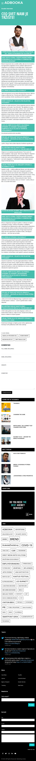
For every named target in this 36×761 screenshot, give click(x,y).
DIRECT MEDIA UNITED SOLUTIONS (14, 555)
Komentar (4, 373)
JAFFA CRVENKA (7, 572)
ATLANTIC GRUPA (21, 534)
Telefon (3, 729)
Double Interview (7, 9)
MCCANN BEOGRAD (9, 590)
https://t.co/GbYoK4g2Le (12, 643)
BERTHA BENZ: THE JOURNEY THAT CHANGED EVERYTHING (22, 426)
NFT (26, 594)
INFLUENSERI (28, 568)
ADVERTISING (20, 529)
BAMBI (4, 539)
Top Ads (20, 675)
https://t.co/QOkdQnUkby (12, 653)
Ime (2, 717)
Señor (4, 612)
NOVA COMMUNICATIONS (9, 598)
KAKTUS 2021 (6, 576)
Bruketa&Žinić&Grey (10, 545)
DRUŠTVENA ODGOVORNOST (10, 559)
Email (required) (6, 357)
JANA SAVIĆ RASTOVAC (22, 572)
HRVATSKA (16, 568)
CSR (13, 551)
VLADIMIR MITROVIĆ (27, 616)
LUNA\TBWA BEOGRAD (9, 586)
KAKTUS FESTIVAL (21, 576)
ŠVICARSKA (5, 621)
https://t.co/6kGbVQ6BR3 (24, 662)
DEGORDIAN (21, 550)
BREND (14, 539)
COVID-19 (27, 545)
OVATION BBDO (8, 602)
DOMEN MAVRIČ (24, 335)
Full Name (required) (7, 348)
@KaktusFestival (26, 639)
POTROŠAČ (29, 602)
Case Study (3, 675)
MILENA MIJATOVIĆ (7, 339)
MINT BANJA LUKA (20, 339)
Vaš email (5, 696)
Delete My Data (31, 749)
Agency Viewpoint (5, 682)
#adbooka (15, 651)
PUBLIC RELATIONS (13, 607)
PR (3, 607)
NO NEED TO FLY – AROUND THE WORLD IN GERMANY (22, 437)
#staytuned (22, 651)
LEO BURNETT (22, 581)
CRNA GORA (5, 550)
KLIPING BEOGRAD (7, 581)
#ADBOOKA (15, 639)
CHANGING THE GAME (19, 414)
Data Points (20, 685)
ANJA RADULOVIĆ (7, 534)
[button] (2, 753)
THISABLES (16, 403)
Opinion (3, 678)
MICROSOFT (19, 594)
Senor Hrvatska (27, 607)
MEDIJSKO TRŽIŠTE (7, 594)
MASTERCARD (23, 586)
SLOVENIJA (18, 612)
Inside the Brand (22, 678)
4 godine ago (8, 645)
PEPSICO (19, 602)
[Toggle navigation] (2, 3)
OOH (21, 598)
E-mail (2, 723)
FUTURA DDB (6, 568)
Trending (3, 685)
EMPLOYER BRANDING (11, 564)
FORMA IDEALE (27, 563)
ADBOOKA (7, 529)
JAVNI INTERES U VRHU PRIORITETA (23, 475)
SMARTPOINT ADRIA (10, 617)
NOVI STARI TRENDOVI (19, 453)
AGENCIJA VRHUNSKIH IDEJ (9, 335)
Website (3, 365)
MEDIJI (21, 590)
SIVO (10, 612)
